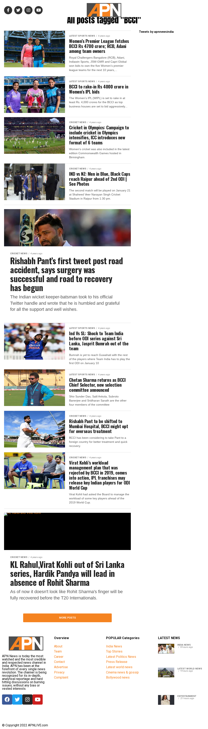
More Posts (67, 617)
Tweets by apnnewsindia (156, 32)
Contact (59, 662)
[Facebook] (7, 699)
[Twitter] (17, 699)
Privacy (59, 672)
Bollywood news (118, 677)
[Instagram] (27, 699)
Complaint (61, 677)
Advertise (61, 667)
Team (58, 651)
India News (114, 646)
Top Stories (114, 651)
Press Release (116, 662)
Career (58, 657)
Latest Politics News (121, 657)
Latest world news (119, 667)
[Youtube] (37, 699)
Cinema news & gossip (122, 672)
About (58, 646)
